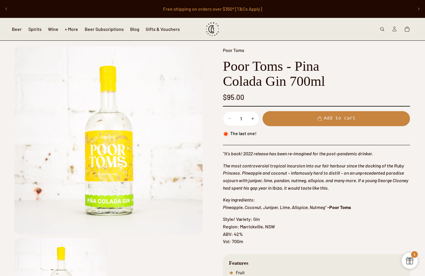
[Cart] (407, 29)
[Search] (382, 29)
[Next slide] (418, 9)
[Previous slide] (6, 9)
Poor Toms (233, 50)
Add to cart (340, 118)
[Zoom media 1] (108, 140)
